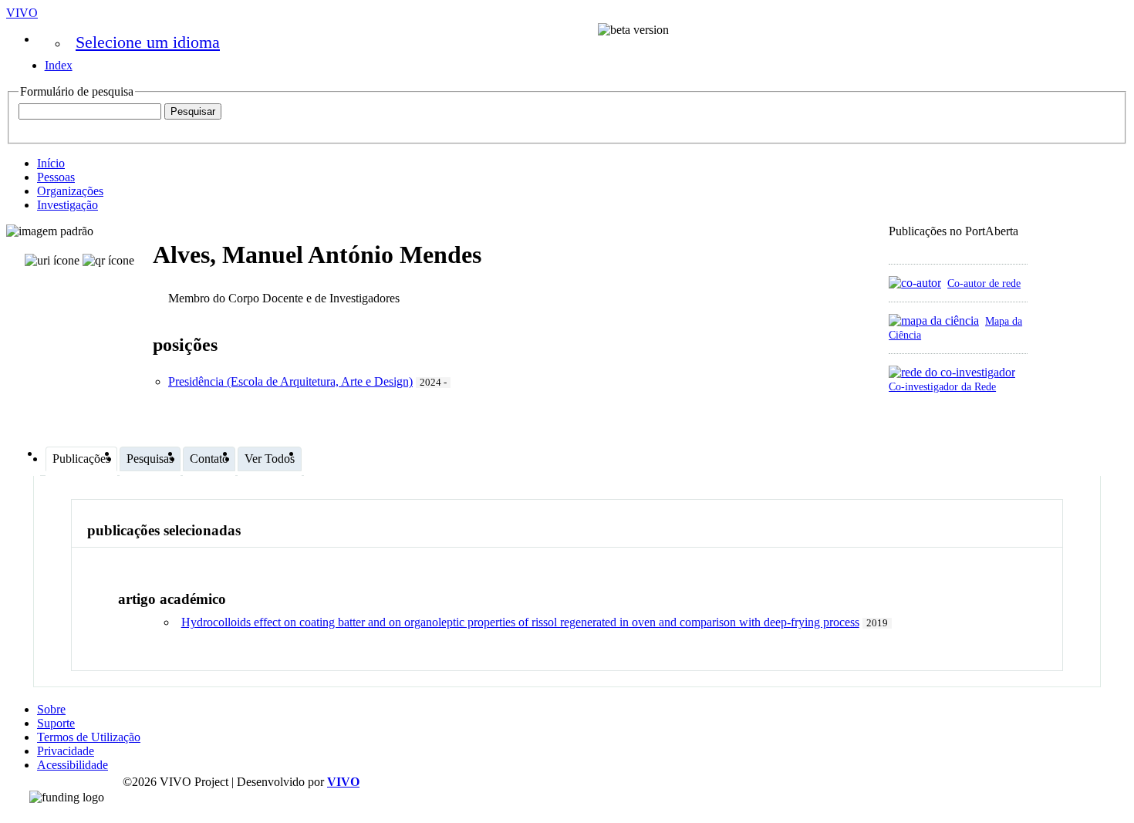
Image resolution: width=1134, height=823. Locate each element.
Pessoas (56, 177)
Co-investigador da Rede (942, 386)
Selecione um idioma (148, 42)
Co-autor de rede (984, 283)
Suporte (56, 723)
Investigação (67, 204)
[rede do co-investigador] (952, 372)
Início (51, 163)
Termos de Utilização (88, 737)
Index (59, 65)
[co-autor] (915, 282)
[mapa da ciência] (934, 320)
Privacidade (65, 750)
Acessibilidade (72, 764)
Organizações (70, 190)
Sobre (51, 709)
